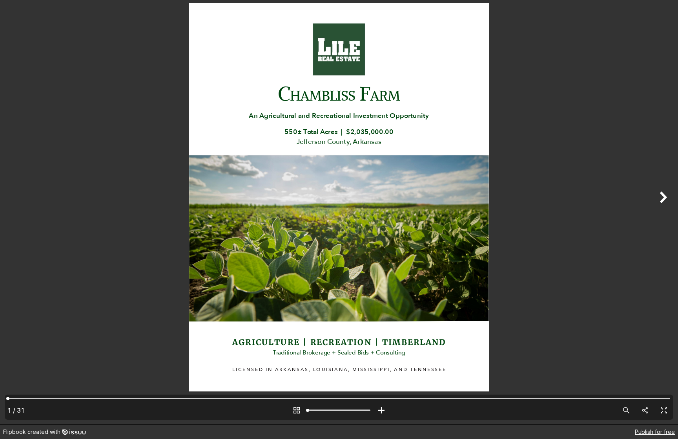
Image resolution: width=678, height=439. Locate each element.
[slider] (339, 410)
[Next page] (662, 212)
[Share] (645, 410)
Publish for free (655, 431)
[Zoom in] (381, 410)
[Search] (626, 410)
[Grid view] (296, 410)
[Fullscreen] (664, 410)
